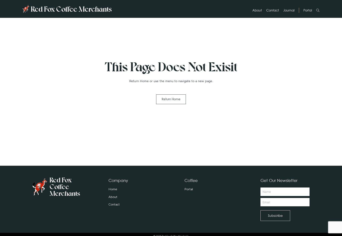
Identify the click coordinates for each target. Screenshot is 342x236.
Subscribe (275, 216)
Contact (272, 10)
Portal (307, 10)
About (257, 10)
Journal (288, 10)
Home (112, 189)
